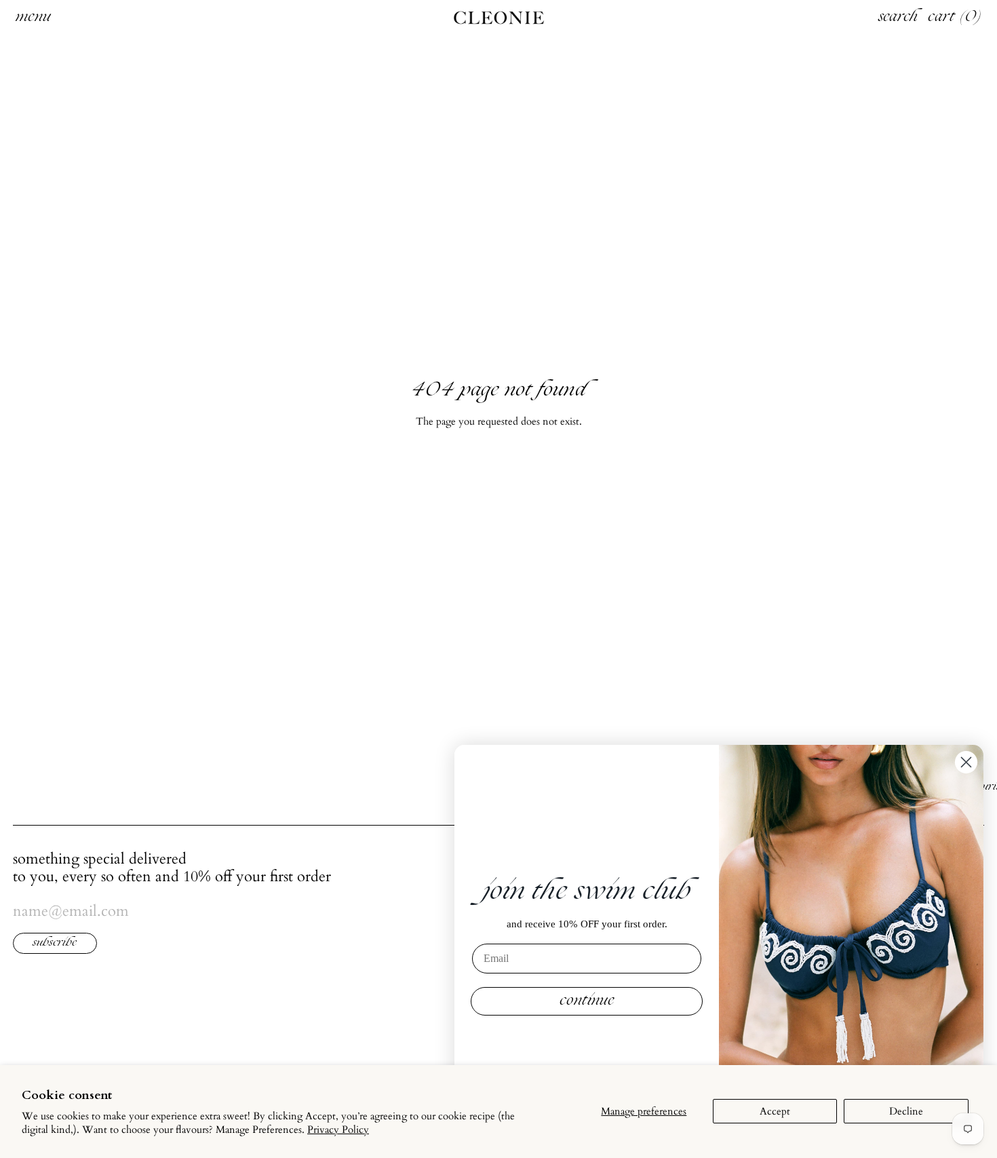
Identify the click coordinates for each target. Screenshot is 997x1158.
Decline (906, 1111)
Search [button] (898, 17)
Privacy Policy (338, 1129)
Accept (775, 1111)
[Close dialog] (966, 762)
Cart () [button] (955, 17)
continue (587, 1001)
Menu (33, 17)
